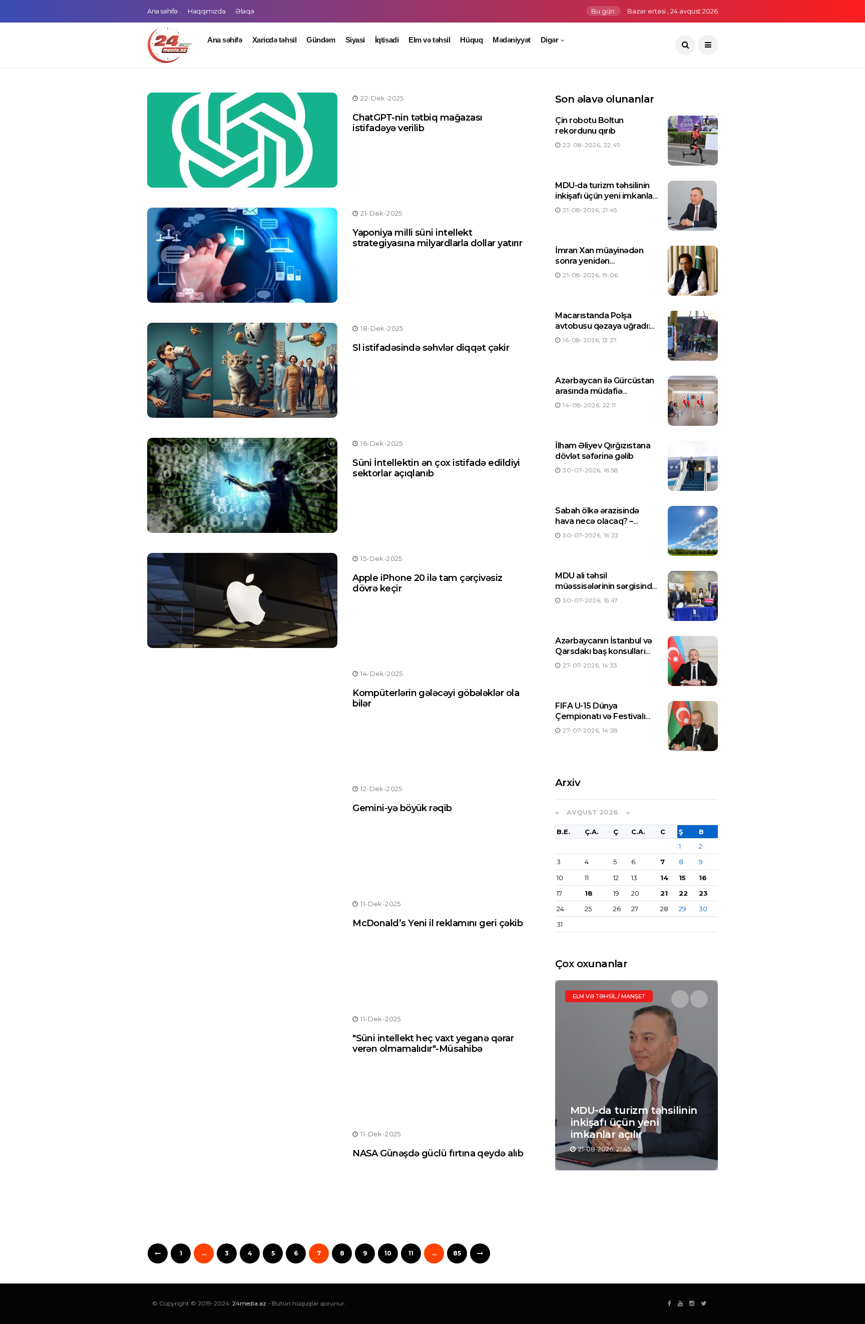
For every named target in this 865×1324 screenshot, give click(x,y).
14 (664, 878)
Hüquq (471, 40)
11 (410, 1253)
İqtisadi (386, 40)
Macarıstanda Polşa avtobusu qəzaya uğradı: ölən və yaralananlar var (602, 326)
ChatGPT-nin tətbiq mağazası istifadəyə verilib (417, 123)
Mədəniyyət (512, 40)
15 (682, 878)
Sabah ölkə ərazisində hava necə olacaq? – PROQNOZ (597, 521)
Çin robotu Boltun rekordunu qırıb (589, 126)
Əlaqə (244, 11)
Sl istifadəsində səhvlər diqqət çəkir (430, 347)
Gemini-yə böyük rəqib (402, 808)
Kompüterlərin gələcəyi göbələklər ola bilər (435, 699)
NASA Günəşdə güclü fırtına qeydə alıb (437, 1153)
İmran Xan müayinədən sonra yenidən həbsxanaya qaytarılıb (599, 261)
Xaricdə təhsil (274, 40)
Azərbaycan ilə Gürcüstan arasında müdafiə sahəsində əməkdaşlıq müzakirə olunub (604, 396)
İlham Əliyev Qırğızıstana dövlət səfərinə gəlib (602, 451)
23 (703, 893)
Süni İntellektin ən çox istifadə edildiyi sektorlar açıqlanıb (436, 468)
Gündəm (320, 40)
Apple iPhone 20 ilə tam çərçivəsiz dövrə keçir (427, 583)
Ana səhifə (162, 11)
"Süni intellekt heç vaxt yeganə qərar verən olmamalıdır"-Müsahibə (433, 1044)
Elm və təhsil (429, 40)
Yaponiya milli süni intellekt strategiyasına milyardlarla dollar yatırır (437, 238)
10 (387, 1253)
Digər (550, 40)
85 (457, 1253)
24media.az (249, 1303)
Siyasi (355, 40)
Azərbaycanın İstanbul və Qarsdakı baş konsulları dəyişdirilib (603, 651)
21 (664, 893)
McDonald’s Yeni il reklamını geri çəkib (437, 923)
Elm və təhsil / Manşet (609, 996)
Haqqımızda (206, 11)
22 (683, 893)
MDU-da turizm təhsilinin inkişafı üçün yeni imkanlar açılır (605, 196)
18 (589, 893)
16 (703, 878)
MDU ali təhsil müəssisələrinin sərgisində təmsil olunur (606, 586)
